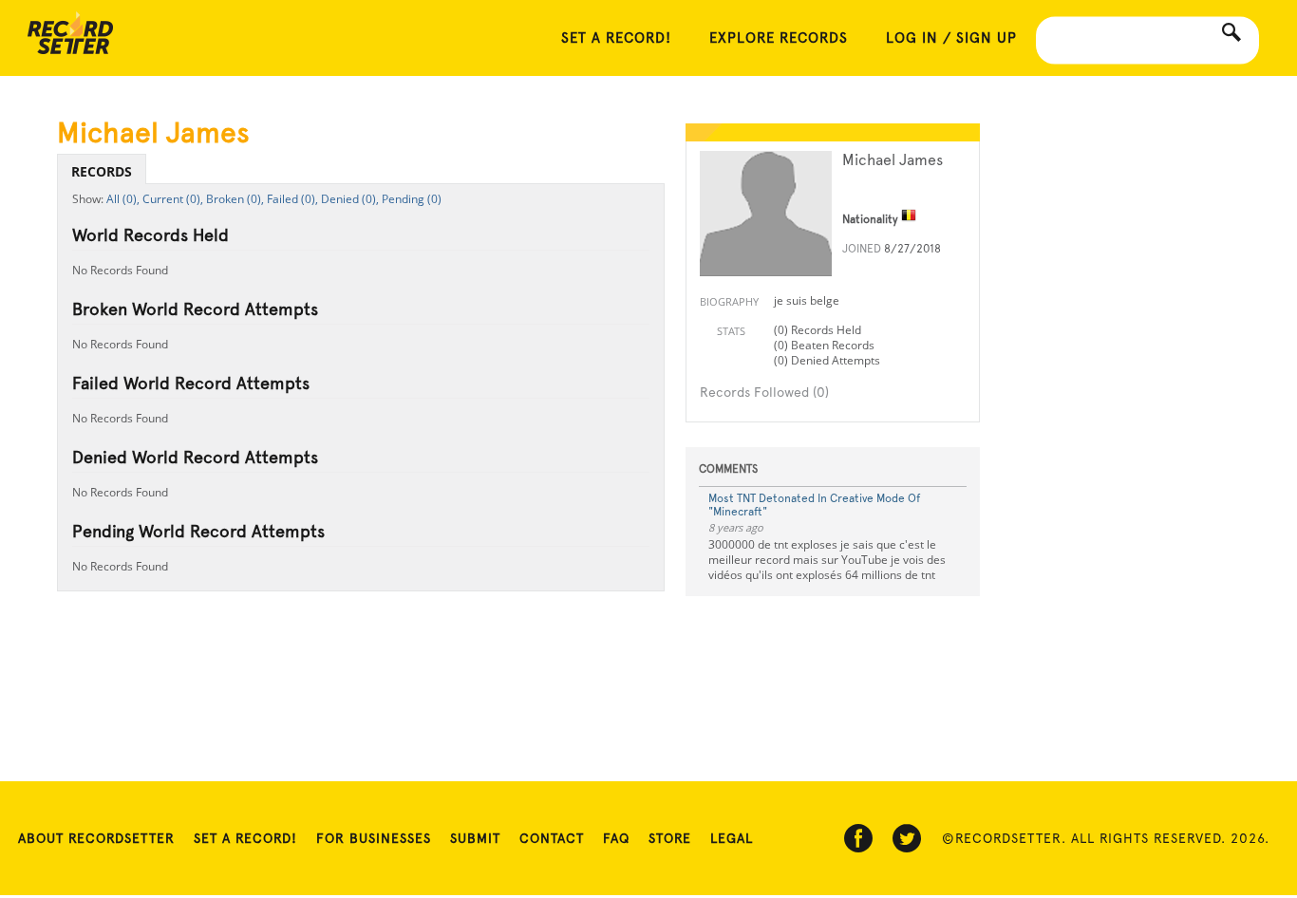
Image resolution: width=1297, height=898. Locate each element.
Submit (475, 838)
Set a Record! (245, 838)
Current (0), (172, 199)
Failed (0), (292, 199)
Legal (731, 838)
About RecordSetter (96, 838)
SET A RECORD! (616, 38)
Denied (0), (350, 199)
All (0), (123, 199)
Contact (551, 838)
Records (101, 171)
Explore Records (778, 38)
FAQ (616, 838)
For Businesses (373, 838)
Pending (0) (412, 199)
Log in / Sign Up (951, 38)
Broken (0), (235, 199)
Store (669, 838)
